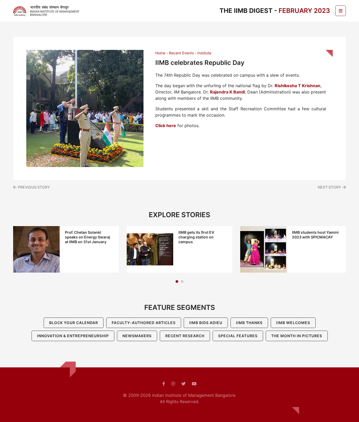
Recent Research (184, 336)
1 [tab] (177, 281)
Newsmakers (137, 336)
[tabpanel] (66, 249)
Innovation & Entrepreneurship (73, 336)
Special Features (238, 336)
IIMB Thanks (249, 322)
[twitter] (183, 383)
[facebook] (163, 383)
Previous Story (34, 187)
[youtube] (194, 383)
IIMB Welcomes (293, 322)
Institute (204, 53)
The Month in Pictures (296, 336)
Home (160, 53)
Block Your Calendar (73, 322)
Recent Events (181, 53)
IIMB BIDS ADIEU (205, 322)
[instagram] (173, 383)
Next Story (329, 187)
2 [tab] (182, 281)
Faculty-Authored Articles (144, 322)
